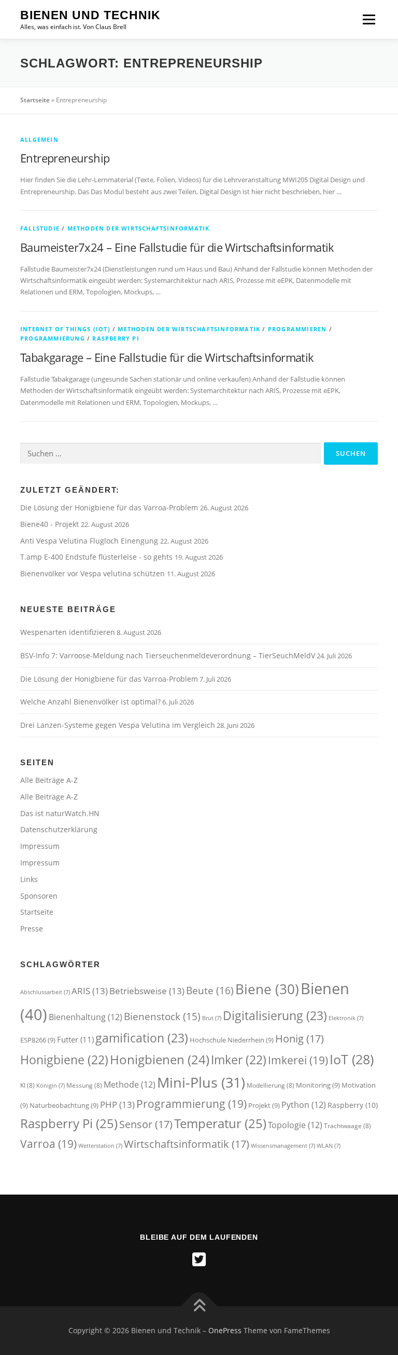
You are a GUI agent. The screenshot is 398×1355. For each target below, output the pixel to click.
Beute (210, 990)
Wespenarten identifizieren (67, 632)
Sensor (146, 1124)
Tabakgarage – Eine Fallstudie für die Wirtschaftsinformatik (167, 357)
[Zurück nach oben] (199, 1306)
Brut (211, 1018)
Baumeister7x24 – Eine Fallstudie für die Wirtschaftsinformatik (177, 247)
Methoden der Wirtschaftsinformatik (138, 228)
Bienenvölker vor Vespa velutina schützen (93, 573)
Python (303, 1104)
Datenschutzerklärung (58, 829)
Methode (129, 1084)
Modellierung (270, 1085)
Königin (50, 1085)
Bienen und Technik (90, 15)
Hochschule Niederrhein (232, 1040)
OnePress (224, 1330)
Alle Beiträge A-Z (49, 780)
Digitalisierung (275, 1015)
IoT (352, 1059)
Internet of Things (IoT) (65, 329)
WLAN (328, 1145)
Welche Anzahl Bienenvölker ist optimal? (90, 702)
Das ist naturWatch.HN (60, 813)
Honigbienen (159, 1059)
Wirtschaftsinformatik (186, 1143)
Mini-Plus (201, 1082)
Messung (84, 1085)
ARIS (90, 991)
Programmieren (297, 329)
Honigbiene (64, 1060)
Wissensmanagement (283, 1145)
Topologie (295, 1125)
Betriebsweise (146, 991)
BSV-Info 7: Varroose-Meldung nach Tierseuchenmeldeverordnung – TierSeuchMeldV (167, 655)
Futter (75, 1039)
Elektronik (346, 1018)
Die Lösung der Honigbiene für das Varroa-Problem (110, 507)
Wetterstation (100, 1145)
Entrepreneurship (64, 158)
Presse (31, 928)
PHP (117, 1104)
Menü (369, 19)
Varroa (48, 1143)
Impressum (40, 846)
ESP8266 (37, 1040)
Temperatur (220, 1123)
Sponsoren (39, 896)
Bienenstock (162, 1016)
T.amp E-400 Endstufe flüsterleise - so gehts (97, 557)
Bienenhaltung (85, 1017)
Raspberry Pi (115, 338)
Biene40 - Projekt (50, 524)
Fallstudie (40, 228)
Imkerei (298, 1059)
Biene (267, 989)
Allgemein (39, 139)
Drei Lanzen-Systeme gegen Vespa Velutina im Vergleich (117, 725)
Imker (238, 1060)
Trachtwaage (347, 1125)
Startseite (35, 100)
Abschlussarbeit (45, 992)
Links (29, 879)
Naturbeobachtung (64, 1105)
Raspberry (353, 1105)
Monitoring (318, 1085)
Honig (299, 1038)
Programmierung (52, 338)
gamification (141, 1037)
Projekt (264, 1105)
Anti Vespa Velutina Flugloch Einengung (90, 541)
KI (27, 1085)
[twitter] (199, 1259)
